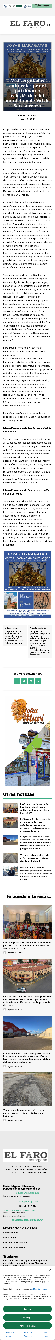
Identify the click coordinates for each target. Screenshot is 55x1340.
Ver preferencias (27, 1325)
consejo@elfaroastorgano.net (27, 1219)
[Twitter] (24, 681)
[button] (50, 1269)
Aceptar (27, 1309)
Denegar (27, 1317)
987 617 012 (30, 1205)
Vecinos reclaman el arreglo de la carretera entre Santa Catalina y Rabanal (34, 858)
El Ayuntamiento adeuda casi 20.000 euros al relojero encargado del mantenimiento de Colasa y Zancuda (14, 637)
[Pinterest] (31, 681)
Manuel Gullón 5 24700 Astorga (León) (19, 1210)
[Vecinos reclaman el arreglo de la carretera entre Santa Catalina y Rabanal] (10, 858)
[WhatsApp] (38, 681)
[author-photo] (5, 952)
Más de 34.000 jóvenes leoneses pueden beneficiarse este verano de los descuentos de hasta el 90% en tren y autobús (36, 873)
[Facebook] (17, 681)
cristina (32, 115)
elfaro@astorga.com (27, 1201)
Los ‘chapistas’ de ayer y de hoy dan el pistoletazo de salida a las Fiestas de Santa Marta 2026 (35, 808)
